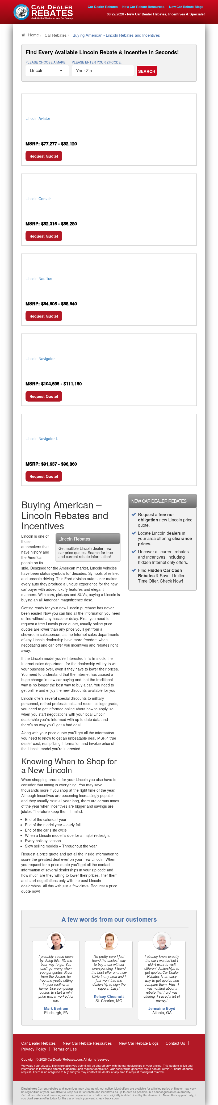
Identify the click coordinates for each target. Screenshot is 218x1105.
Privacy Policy (33, 1049)
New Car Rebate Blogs (186, 6)
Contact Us (175, 1043)
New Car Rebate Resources (143, 6)
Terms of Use (65, 1049)
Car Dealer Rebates (103, 6)
